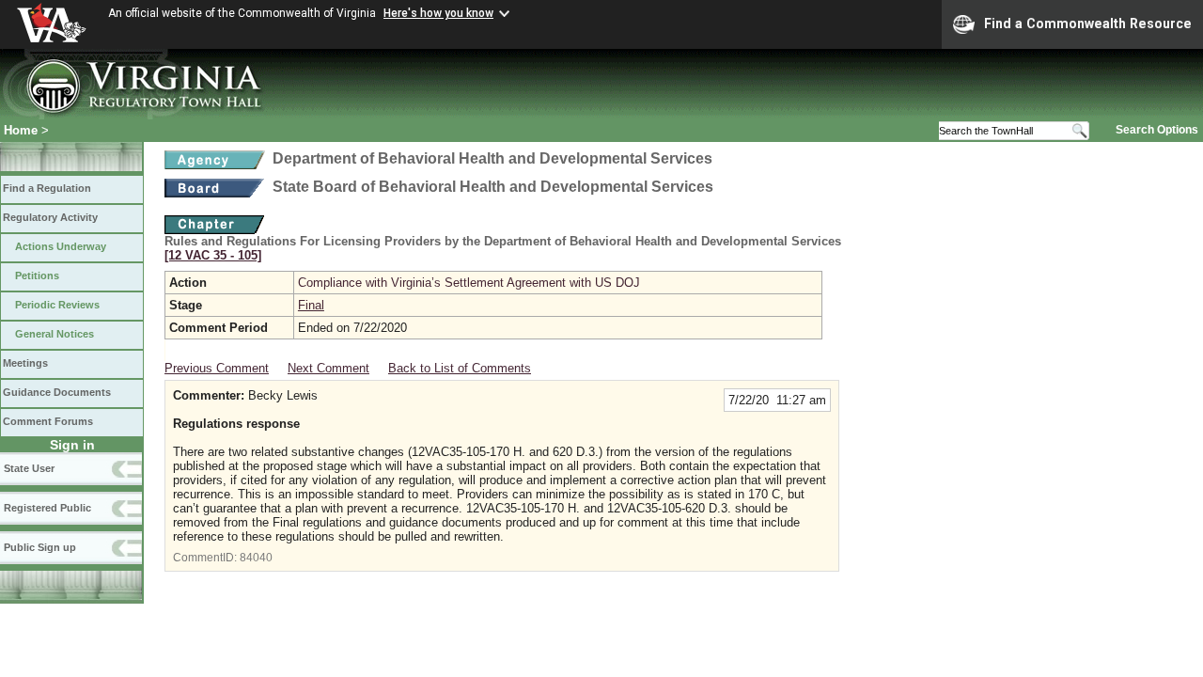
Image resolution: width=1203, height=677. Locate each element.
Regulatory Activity (50, 217)
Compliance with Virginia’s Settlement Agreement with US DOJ (469, 283)
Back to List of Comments (459, 368)
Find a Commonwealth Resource (1088, 23)
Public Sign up (40, 547)
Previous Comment (216, 368)
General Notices (54, 333)
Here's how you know (438, 13)
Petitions (37, 275)
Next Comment (328, 368)
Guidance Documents (57, 392)
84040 (256, 557)
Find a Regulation (47, 188)
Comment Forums (48, 421)
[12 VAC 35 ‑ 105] (212, 255)
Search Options (1157, 129)
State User (29, 468)
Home (21, 130)
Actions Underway (60, 246)
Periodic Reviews (57, 304)
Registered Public (47, 507)
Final (311, 305)
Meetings (25, 363)
